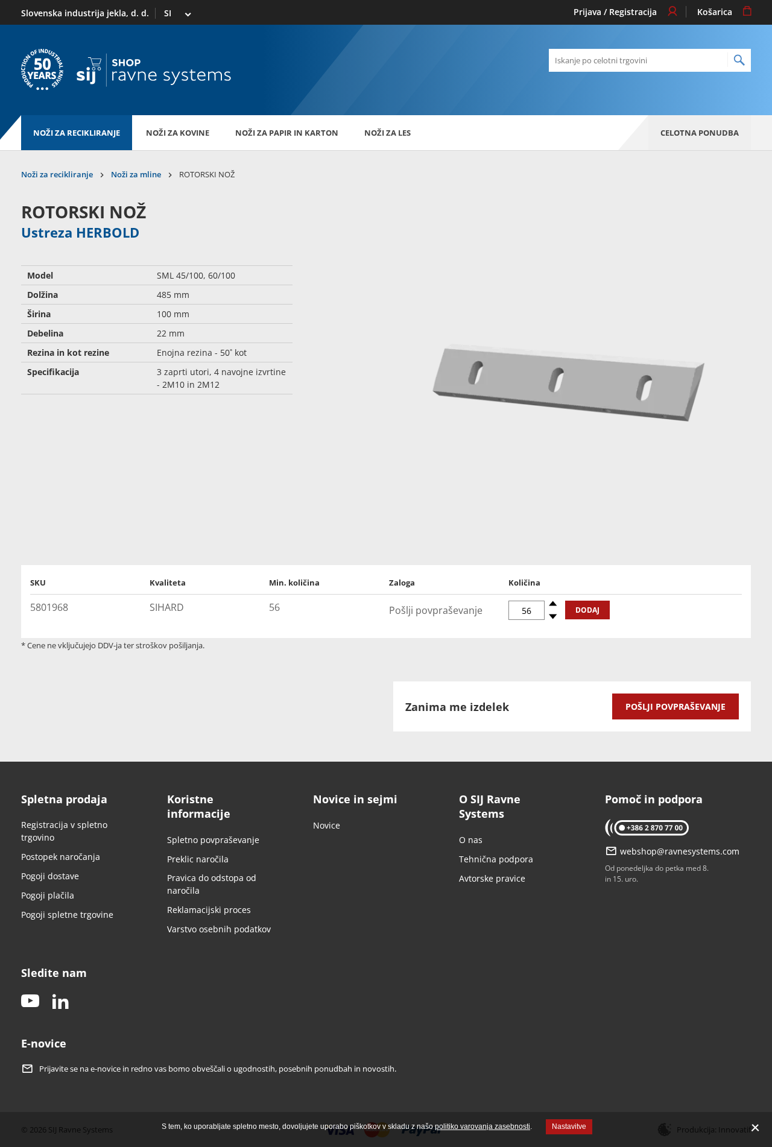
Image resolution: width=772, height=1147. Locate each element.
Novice (326, 825)
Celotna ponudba (699, 132)
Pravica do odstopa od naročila (211, 884)
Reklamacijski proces (209, 909)
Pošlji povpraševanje (675, 706)
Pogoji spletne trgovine (67, 914)
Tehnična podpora (496, 859)
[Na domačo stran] (153, 70)
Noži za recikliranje (76, 132)
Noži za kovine (177, 132)
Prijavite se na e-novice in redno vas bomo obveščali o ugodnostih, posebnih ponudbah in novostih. (217, 1068)
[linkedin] (60, 1002)
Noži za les (387, 132)
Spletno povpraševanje (213, 839)
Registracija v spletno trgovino (64, 831)
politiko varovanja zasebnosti (482, 1126)
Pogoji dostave (50, 876)
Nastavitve (569, 1126)
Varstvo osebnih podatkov (219, 929)
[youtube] (30, 1002)
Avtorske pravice (492, 878)
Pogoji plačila (47, 895)
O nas (470, 839)
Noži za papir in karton (286, 132)
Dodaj (587, 610)
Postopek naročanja (60, 856)
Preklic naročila (198, 859)
